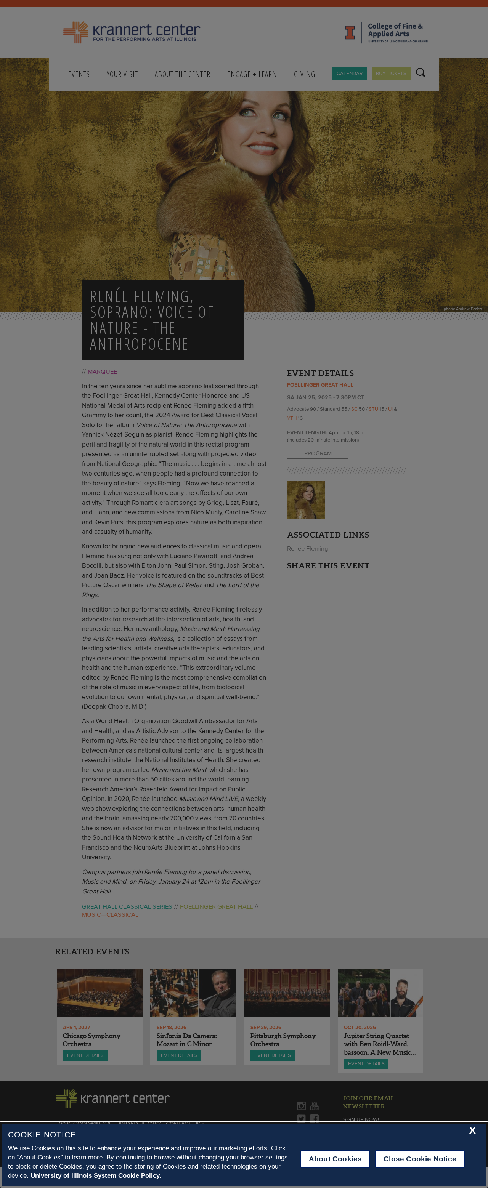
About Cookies (335, 1159)
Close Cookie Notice (420, 1159)
